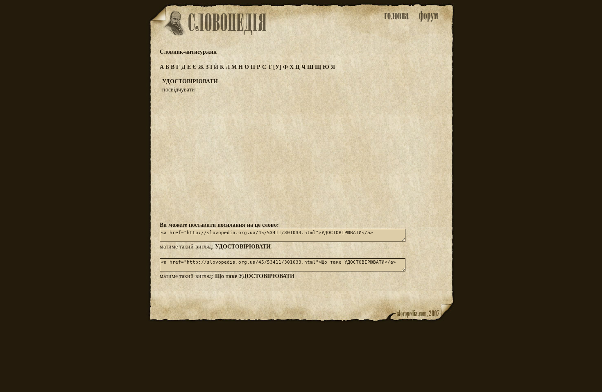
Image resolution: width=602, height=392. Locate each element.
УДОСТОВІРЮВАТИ (243, 246)
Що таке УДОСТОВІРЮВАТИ (254, 275)
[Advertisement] (301, 156)
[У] (277, 66)
